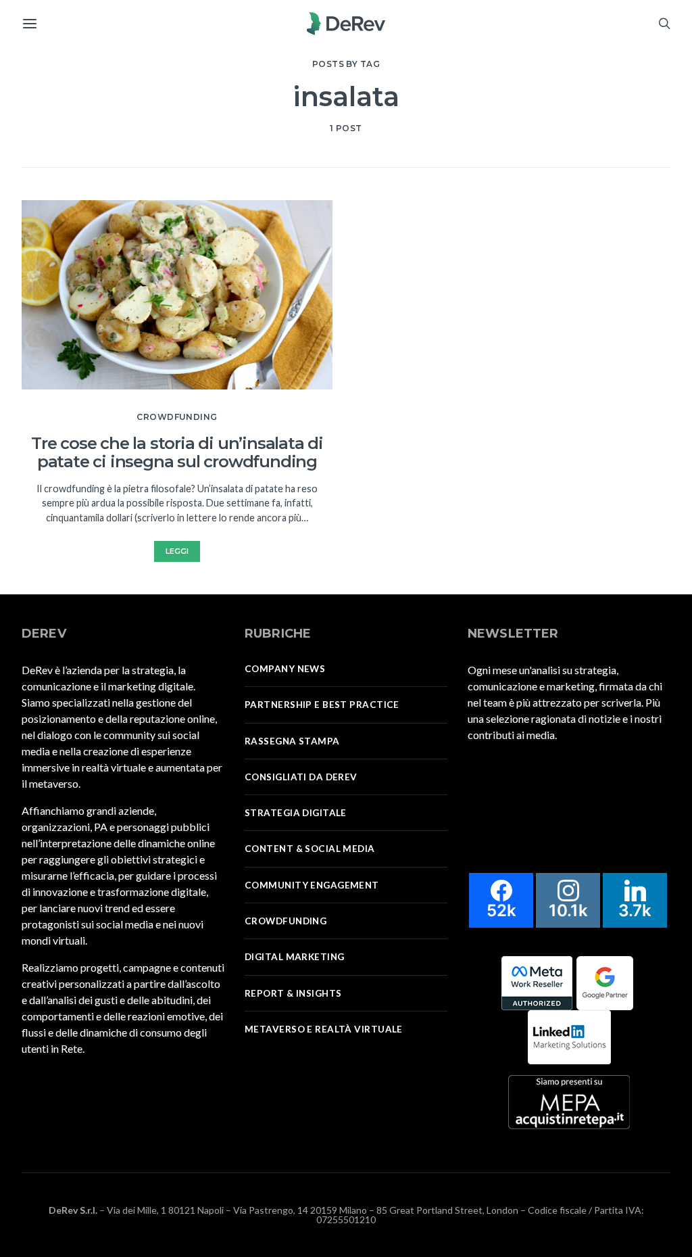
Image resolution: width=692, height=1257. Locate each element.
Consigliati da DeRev (301, 777)
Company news (285, 668)
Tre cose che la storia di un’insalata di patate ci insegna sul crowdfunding (177, 452)
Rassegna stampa (292, 741)
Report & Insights (293, 993)
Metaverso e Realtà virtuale (324, 1029)
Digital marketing (294, 956)
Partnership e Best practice (322, 704)
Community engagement (312, 885)
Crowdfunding (177, 417)
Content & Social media (310, 848)
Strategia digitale (296, 812)
